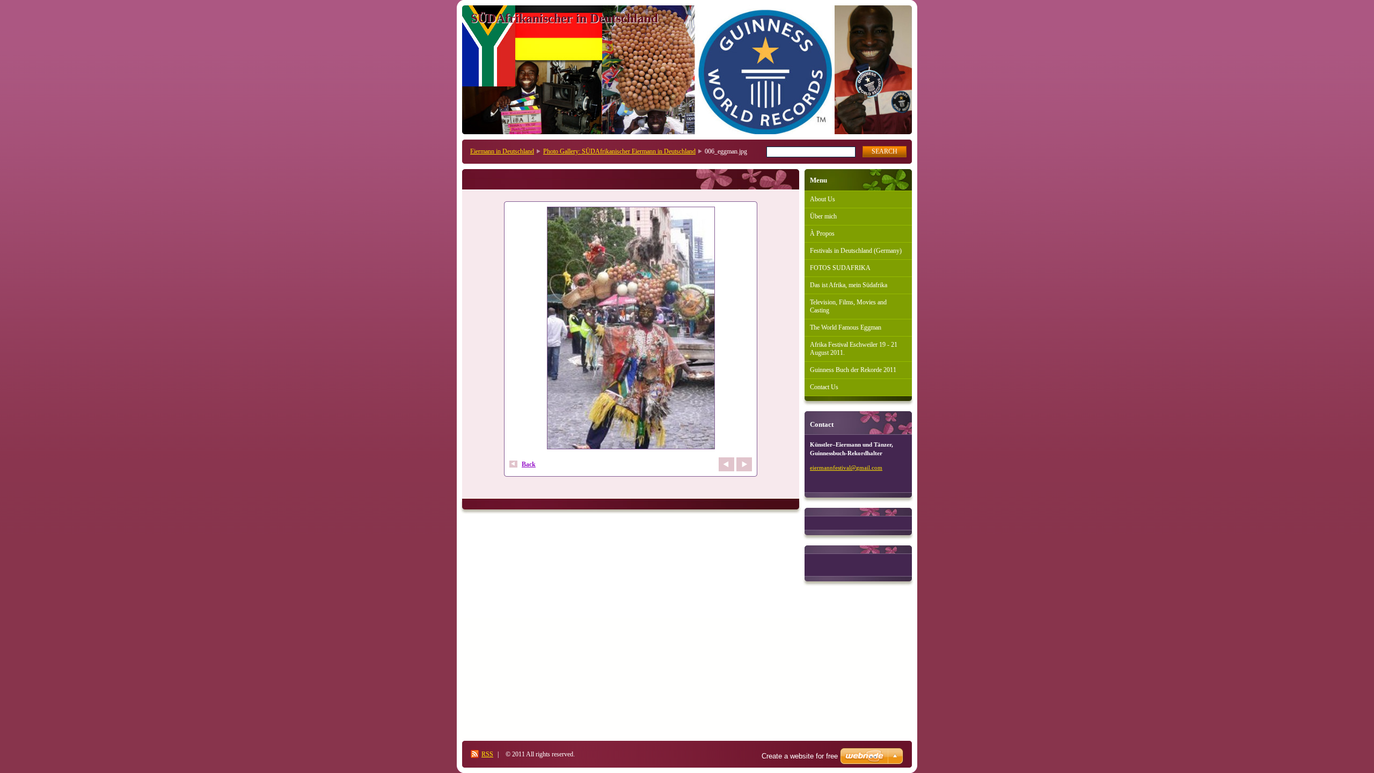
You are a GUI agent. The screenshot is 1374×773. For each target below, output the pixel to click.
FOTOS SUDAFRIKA (840, 268)
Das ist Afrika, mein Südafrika (848, 285)
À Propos (822, 233)
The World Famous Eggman (845, 327)
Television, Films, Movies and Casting (848, 306)
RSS (487, 754)
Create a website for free (800, 756)
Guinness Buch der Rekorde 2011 (853, 370)
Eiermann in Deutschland (502, 151)
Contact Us (824, 387)
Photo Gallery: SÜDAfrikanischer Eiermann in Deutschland (619, 151)
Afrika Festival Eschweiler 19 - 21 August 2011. (853, 348)
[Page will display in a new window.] (630, 329)
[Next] (744, 464)
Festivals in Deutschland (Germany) (856, 250)
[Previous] (726, 464)
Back (529, 464)
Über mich (823, 216)
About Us (822, 199)
